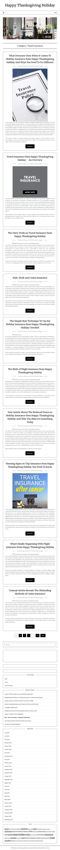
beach (7, 829)
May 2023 (7, 752)
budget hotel (30, 829)
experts (21, 831)
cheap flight (39, 829)
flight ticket (35, 831)
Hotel (6, 678)
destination (8, 831)
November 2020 (8, 813)
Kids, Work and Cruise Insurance (30, 277)
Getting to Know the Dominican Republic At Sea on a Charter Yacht (21, 710)
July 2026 (7, 732)
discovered (15, 831)
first (28, 831)
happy (15, 834)
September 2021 (9, 779)
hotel (28, 834)
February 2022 (8, 762)
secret (27, 838)
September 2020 (9, 819)
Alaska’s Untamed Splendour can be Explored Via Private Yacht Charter (22, 704)
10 (37, 635)
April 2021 (7, 796)
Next (43, 635)
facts (25, 831)
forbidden (39, 831)
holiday (22, 834)
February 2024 (8, 742)
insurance (49, 834)
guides (10, 834)
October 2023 (8, 749)
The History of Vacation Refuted (12, 724)
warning (12, 840)
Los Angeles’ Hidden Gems (11, 707)
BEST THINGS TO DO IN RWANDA (15, 829)
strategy (38, 838)
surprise (48, 838)
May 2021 (7, 793)
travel (52, 837)
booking (24, 829)
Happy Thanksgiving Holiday (30, 5)
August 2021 (8, 783)
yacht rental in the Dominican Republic (36, 840)
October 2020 (8, 816)
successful (42, 838)
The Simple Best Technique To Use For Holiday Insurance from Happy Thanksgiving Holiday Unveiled (30, 324)
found (43, 831)
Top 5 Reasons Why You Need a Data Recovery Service (18, 720)
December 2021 (8, 769)
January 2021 (8, 806)
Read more (30, 146)
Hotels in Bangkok (33, 834)
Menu (55, 12)
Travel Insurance (9, 685)
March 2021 (8, 799)
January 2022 (8, 766)
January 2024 (8, 746)
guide (6, 834)
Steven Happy (39, 66)
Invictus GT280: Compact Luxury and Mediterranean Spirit (19, 694)
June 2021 (7, 789)
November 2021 (8, 772)
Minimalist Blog (37, 848)
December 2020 (8, 809)
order (9, 838)
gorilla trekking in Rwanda (50, 831)
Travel (6, 682)
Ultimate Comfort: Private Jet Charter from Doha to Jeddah (19, 700)
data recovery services (46, 829)
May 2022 (7, 759)
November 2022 (8, 756)
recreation (19, 838)
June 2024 (7, 739)
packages (13, 838)
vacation (8, 840)
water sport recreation (19, 840)
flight (30, 831)
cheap (35, 829)
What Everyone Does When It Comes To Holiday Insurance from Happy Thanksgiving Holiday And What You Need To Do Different (30, 59)
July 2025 (7, 736)
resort (23, 838)
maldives (6, 838)
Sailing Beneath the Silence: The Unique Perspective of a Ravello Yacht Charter (24, 697)
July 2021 (7, 786)
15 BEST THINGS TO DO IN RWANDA (14, 714)
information (41, 834)
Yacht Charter (25, 840)
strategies (32, 838)
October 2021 (8, 776)
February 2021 (8, 803)
